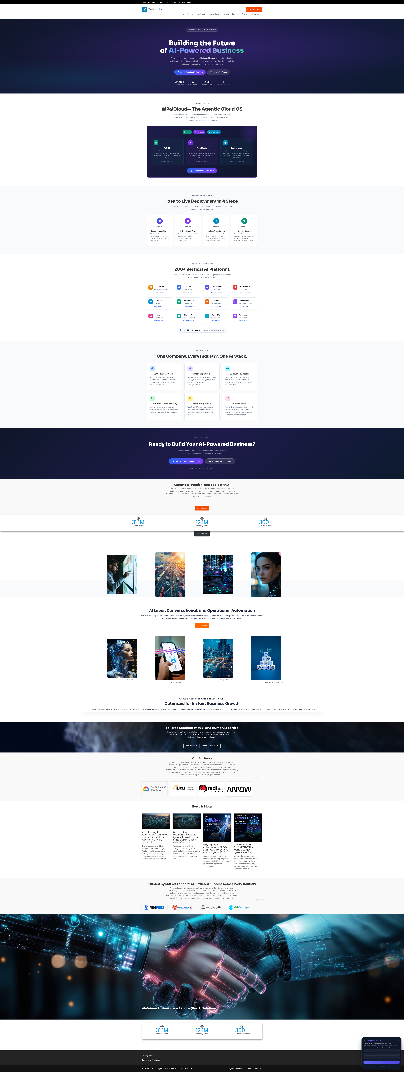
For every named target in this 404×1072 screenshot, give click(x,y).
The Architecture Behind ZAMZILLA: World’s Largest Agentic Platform (244, 848)
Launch (255, 14)
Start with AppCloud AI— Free (187, 461)
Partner (245, 14)
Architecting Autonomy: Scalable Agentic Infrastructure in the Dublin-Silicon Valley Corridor (186, 837)
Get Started (202, 508)
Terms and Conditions (151, 1060)
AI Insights (229, 1068)
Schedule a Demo (253, 9)
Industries (186, 14)
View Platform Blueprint (221, 461)
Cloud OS (214, 14)
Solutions (201, 14)
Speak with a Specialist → (381, 1062)
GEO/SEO (182, 2)
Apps (189, 2)
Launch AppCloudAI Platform (191, 72)
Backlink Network (163, 2)
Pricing (235, 14)
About (248, 1068)
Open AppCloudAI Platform (201, 171)
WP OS (174, 2)
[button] (202, 533)
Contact (257, 1068)
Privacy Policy (147, 1055)
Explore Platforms (220, 72)
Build (153, 2)
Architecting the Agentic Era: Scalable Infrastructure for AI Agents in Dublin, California (154, 837)
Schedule (146, 2)
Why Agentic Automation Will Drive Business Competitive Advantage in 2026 (215, 848)
